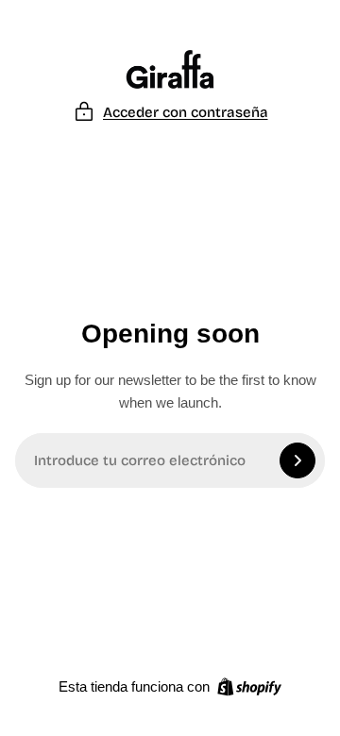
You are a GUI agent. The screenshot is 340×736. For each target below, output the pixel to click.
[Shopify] (249, 686)
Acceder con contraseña (185, 112)
